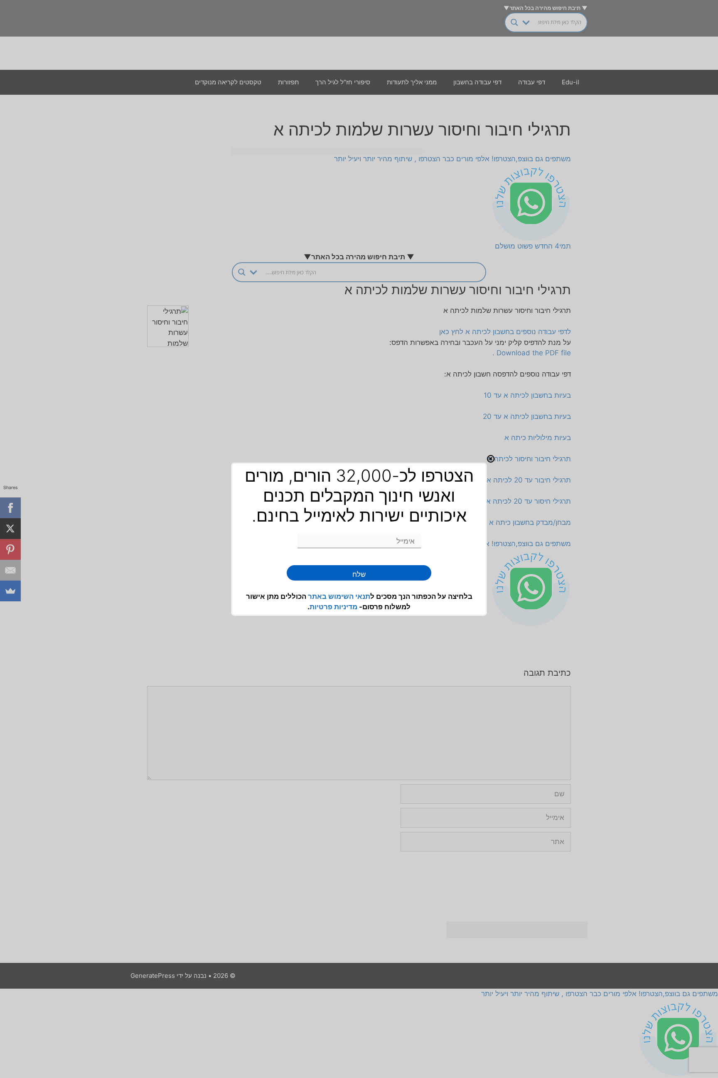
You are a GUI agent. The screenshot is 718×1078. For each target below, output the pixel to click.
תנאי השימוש (349, 596)
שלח (359, 574)
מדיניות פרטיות (333, 607)
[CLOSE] (491, 459)
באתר (318, 596)
